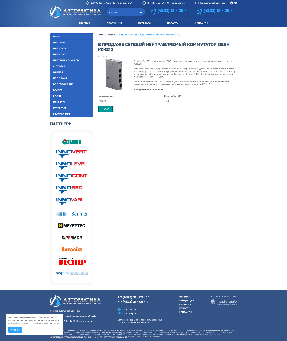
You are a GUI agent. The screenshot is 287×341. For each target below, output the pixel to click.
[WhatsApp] (231, 2)
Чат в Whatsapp (129, 309)
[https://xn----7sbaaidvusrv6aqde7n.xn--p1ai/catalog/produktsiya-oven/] (72, 142)
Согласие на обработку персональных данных (140, 319)
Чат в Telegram (129, 313)
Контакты (185, 312)
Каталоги (185, 304)
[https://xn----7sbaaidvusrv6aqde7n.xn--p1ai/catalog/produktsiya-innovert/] (72, 154)
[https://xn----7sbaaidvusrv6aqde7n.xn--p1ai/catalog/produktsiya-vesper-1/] (72, 262)
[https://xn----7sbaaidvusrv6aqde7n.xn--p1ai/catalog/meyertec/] (72, 226)
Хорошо (15, 329)
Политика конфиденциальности (133, 322)
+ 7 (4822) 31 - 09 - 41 (214, 12)
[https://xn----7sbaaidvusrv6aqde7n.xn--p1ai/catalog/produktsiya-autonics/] (72, 250)
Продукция (186, 300)
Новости (112, 34)
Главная (102, 34)
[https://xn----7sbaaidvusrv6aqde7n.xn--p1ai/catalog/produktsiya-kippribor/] (72, 238)
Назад (106, 109)
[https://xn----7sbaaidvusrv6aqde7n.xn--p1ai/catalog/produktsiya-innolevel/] (72, 166)
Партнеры (61, 124)
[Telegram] (235, 2)
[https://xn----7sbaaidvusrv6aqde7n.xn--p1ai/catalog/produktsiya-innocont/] (72, 178)
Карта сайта (122, 338)
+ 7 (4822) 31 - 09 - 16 (168, 12)
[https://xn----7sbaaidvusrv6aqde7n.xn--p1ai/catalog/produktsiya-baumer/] (72, 214)
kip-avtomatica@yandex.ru (212, 2)
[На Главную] (75, 11)
